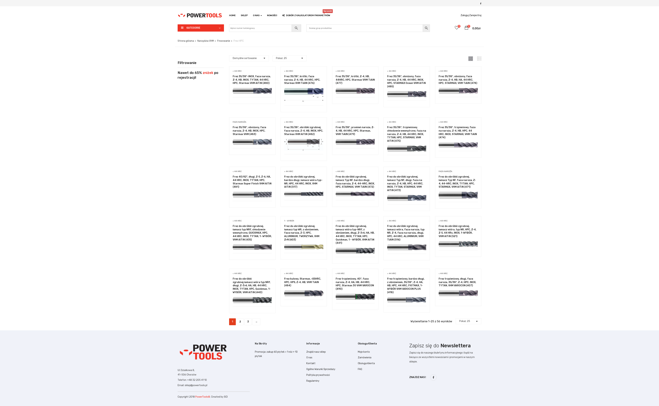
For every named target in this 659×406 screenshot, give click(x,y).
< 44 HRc (237, 71)
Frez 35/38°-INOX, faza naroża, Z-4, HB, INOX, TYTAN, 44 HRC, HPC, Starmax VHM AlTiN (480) (252, 80)
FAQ (360, 369)
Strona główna (186, 40)
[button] (466, 28)
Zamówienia (364, 357)
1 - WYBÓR (289, 221)
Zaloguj (465, 15)
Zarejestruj (475, 15)
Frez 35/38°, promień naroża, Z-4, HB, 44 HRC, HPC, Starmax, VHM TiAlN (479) (355, 131)
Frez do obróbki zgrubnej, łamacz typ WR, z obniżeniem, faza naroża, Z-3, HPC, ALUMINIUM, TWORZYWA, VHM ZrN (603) (301, 233)
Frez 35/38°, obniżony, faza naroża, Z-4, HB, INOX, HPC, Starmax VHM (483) (249, 131)
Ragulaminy (312, 380)
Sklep (244, 15)
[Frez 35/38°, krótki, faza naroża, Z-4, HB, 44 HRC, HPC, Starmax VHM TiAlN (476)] (303, 90)
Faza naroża (239, 122)
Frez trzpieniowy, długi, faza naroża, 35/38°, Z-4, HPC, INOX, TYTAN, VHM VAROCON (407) (457, 282)
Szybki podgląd (252, 88)
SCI (226, 396)
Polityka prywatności (318, 375)
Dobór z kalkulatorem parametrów (308, 14)
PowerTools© (202, 396)
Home (232, 15)
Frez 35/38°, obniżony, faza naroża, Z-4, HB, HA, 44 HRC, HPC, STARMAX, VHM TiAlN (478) (458, 80)
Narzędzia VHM (205, 40)
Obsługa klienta (366, 363)
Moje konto (364, 351)
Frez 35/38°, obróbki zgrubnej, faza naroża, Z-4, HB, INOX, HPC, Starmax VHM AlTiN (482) (303, 131)
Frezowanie (223, 40)
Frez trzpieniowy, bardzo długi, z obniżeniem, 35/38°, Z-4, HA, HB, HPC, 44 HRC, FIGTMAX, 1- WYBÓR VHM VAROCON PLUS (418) (406, 285)
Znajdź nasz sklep (316, 351)
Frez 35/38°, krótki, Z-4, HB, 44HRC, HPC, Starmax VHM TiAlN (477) (355, 80)
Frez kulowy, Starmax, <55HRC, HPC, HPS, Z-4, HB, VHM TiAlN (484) (302, 282)
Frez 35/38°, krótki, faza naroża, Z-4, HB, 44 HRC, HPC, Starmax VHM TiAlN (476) (302, 80)
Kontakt (310, 363)
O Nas (256, 15)
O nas (309, 357)
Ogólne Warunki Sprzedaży (320, 369)
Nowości (272, 15)
